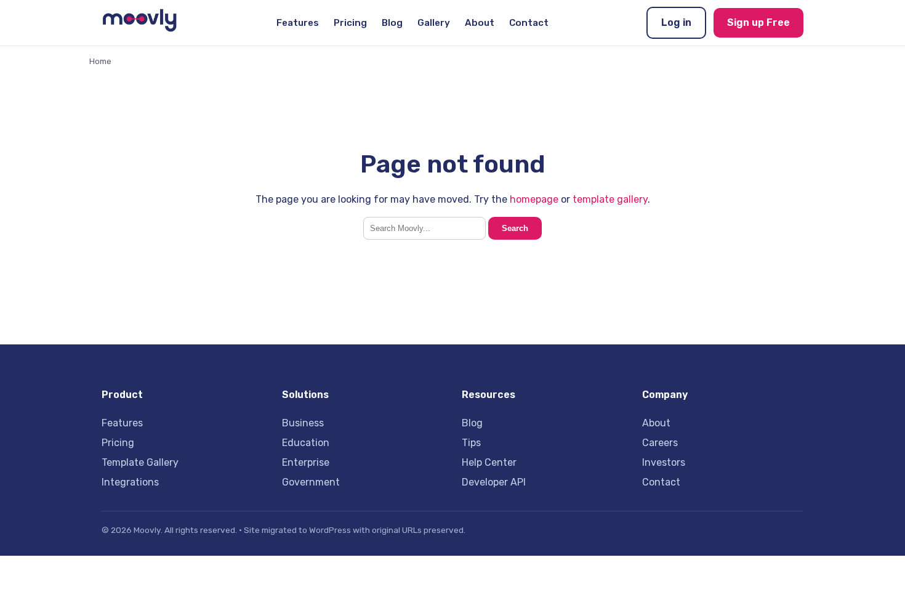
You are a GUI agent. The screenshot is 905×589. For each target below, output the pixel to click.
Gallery (433, 22)
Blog (392, 22)
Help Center (489, 462)
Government (311, 482)
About (479, 22)
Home (100, 61)
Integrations (130, 482)
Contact (529, 22)
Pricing (350, 22)
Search (515, 228)
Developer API (494, 482)
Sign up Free (758, 22)
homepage (534, 199)
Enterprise (305, 462)
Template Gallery (140, 462)
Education (305, 443)
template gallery (610, 199)
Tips (471, 443)
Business (303, 423)
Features (297, 22)
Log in (676, 22)
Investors (663, 462)
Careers (660, 443)
